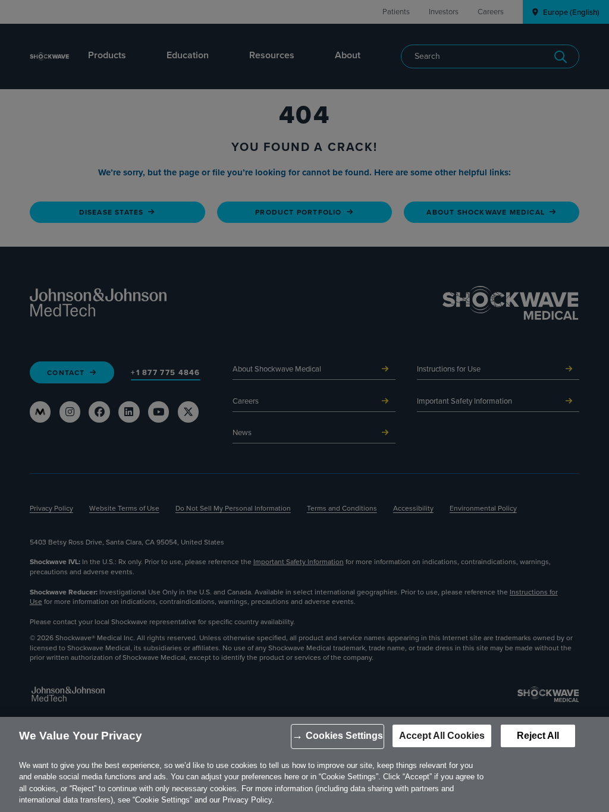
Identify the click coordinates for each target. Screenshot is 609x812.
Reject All (538, 736)
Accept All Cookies (442, 736)
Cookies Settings (344, 736)
